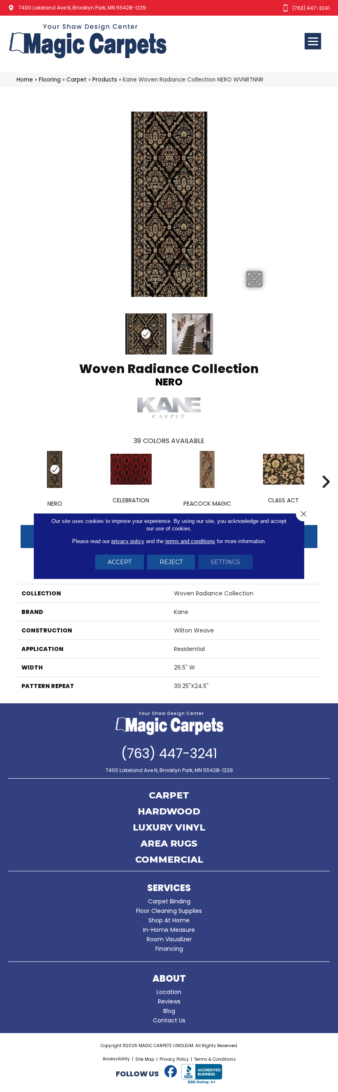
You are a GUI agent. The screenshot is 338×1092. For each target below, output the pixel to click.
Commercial (169, 860)
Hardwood (169, 812)
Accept (119, 562)
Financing (169, 949)
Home (24, 80)
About (169, 978)
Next (268, 330)
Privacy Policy (174, 1059)
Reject (171, 562)
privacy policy (127, 541)
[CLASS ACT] (283, 469)
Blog (169, 1011)
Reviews (169, 1001)
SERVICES (169, 888)
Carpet (76, 80)
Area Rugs (169, 844)
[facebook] (170, 1071)
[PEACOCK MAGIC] (207, 469)
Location (169, 992)
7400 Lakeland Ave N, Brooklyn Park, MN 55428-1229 (82, 7)
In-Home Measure (169, 930)
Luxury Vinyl (169, 828)
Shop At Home (169, 920)
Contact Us (169, 1020)
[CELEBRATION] (131, 469)
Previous (70, 330)
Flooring (50, 80)
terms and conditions (190, 541)
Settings (225, 562)
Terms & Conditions (215, 1059)
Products (104, 80)
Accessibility (116, 1059)
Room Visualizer (169, 939)
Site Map (144, 1059)
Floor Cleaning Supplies (169, 911)
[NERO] (54, 469)
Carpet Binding (169, 901)
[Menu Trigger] (313, 41)
